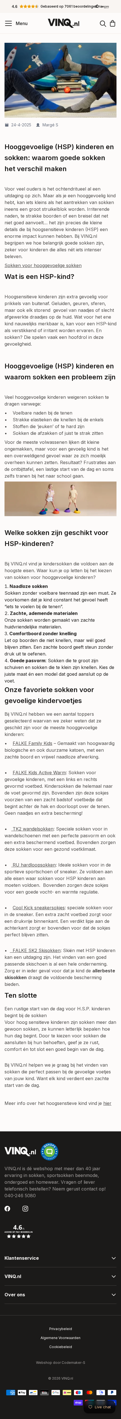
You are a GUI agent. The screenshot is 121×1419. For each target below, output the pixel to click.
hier (107, 1103)
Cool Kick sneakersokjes (39, 907)
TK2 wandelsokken (32, 829)
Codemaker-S (73, 1362)
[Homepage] (63, 23)
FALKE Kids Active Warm (39, 772)
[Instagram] (27, 1209)
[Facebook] (9, 1209)
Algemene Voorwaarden (60, 1338)
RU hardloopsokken (33, 865)
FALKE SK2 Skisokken (35, 950)
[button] (60, 6)
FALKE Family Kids (32, 743)
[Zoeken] (103, 23)
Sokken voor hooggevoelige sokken (43, 265)
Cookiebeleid (60, 1347)
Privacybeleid (60, 1329)
